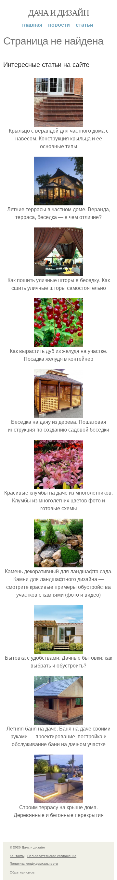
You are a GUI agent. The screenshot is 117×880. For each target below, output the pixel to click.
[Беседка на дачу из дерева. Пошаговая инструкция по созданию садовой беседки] (58, 414)
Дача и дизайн (58, 12)
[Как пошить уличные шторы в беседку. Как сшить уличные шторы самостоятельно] (58, 272)
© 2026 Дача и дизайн (27, 847)
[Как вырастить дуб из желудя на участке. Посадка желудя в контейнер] (58, 343)
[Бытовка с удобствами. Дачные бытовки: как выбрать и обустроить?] (58, 650)
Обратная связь (22, 872)
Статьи (84, 24)
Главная (31, 24)
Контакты (17, 855)
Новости (59, 24)
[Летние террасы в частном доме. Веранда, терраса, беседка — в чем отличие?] (58, 201)
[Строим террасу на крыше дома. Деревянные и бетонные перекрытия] (58, 799)
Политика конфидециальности (34, 863)
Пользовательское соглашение (51, 855)
